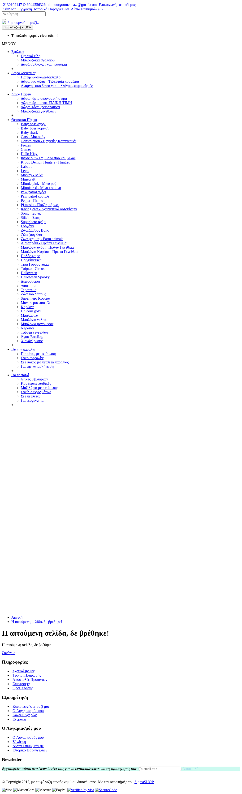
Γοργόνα (27, 226)
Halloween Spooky (35, 277)
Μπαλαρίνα (29, 315)
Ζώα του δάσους (33, 294)
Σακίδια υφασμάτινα (36, 392)
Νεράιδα (27, 328)
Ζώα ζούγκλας (32, 235)
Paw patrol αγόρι (33, 192)
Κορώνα (27, 307)
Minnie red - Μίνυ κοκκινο (41, 188)
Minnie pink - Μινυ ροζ (38, 183)
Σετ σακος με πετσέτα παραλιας (45, 362)
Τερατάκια (28, 290)
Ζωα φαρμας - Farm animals (42, 239)
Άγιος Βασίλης (32, 337)
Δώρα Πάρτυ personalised (40, 107)
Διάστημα (28, 286)
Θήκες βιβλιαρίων (34, 379)
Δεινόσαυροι (30, 281)
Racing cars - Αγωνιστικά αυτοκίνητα (49, 209)
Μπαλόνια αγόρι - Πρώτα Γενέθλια (47, 247)
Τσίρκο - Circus (32, 269)
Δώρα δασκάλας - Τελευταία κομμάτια (50, 81)
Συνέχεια (8, 653)
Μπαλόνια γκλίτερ (34, 320)
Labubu (26, 166)
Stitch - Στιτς (30, 218)
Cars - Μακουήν (33, 137)
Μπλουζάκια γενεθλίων (38, 111)
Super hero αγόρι (33, 222)
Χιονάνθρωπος (32, 341)
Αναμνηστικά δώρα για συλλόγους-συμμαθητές (57, 86)
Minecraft (28, 179)
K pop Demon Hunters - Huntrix (45, 162)
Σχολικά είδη (30, 56)
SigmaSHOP (144, 782)
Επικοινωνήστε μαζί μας (31, 706)
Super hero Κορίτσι (35, 298)
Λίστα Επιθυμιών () (28, 746)
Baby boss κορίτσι (34, 128)
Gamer (26, 149)
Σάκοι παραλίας (32, 358)
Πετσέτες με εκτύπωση (38, 354)
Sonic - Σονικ (31, 213)
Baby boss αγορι (33, 124)
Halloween (29, 273)
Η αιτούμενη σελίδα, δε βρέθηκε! (36, 622)
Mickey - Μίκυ (32, 175)
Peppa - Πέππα (32, 200)
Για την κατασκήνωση (37, 366)
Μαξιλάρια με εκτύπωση (39, 388)
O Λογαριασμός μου (28, 711)
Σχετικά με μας (24, 671)
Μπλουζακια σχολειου (38, 60)
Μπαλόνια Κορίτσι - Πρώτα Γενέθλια (49, 252)
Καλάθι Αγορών (25, 715)
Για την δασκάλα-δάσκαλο (40, 77)
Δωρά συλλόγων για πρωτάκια (44, 64)
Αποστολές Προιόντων (30, 679)
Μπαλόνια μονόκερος (37, 324)
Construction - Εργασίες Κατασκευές (48, 141)
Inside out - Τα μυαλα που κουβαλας (48, 158)
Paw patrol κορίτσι (35, 196)
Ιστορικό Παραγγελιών (30, 750)
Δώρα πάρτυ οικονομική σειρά (44, 98)
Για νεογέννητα (32, 400)
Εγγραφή (19, 719)
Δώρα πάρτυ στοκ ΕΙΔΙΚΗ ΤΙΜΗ (46, 103)
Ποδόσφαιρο (30, 256)
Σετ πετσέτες (30, 396)
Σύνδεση (19, 742)
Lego (25, 171)
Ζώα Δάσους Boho (35, 230)
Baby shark (29, 132)
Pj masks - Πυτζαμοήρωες (40, 205)
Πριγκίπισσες (31, 260)
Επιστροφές (21, 684)
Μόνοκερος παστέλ (35, 303)
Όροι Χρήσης (23, 688)
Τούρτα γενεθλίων (34, 332)
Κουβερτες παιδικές (36, 383)
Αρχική (16, 617)
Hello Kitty (29, 154)
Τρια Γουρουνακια (35, 264)
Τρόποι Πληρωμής (27, 675)
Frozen (26, 145)
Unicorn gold (31, 311)
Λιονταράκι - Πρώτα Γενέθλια (43, 243)
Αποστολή (190, 769)
